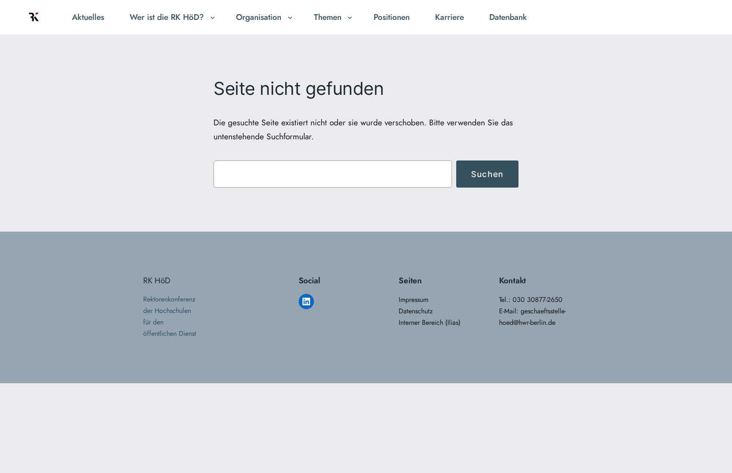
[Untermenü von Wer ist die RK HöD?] (212, 17)
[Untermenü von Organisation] (290, 17)
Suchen (487, 174)
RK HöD (156, 280)
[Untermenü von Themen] (349, 17)
